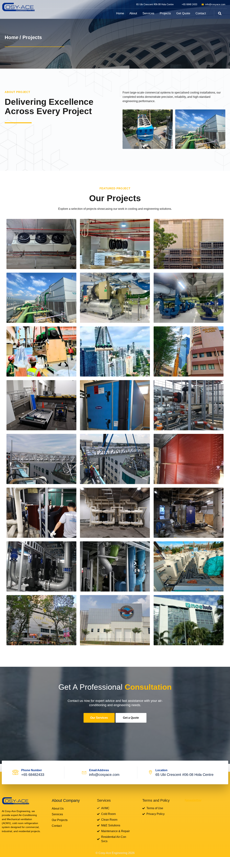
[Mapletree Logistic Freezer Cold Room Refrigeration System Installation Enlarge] (41, 244)
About (133, 13)
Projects (165, 13)
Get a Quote (131, 717)
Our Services (99, 717)
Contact (201, 13)
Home (120, 13)
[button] (220, 13)
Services (148, 13)
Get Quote (183, 13)
